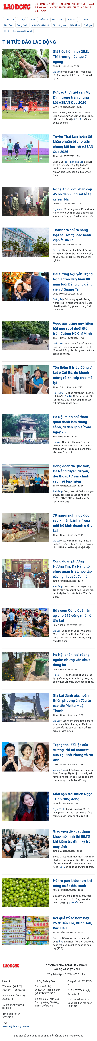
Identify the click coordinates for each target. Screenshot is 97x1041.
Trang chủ (9, 19)
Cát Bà (68, 396)
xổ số (60, 941)
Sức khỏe (75, 25)
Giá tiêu (57, 71)
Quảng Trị (58, 299)
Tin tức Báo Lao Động (29, 42)
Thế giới (88, 25)
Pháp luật (71, 19)
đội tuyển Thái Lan (74, 161)
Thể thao (43, 19)
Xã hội (21, 19)
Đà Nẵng (57, 491)
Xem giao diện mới (22, 31)
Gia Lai (56, 250)
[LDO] (25, 64)
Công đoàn (22, 25)
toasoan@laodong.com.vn (15, 1026)
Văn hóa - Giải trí (40, 25)
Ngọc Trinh (58, 809)
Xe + (6, 31)
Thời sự (84, 19)
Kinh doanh (57, 19)
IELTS (62, 866)
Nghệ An (57, 209)
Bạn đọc (8, 25)
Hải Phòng (58, 393)
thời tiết (78, 119)
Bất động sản (59, 25)
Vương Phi (58, 770)
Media (31, 19)
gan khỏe (73, 902)
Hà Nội (56, 442)
